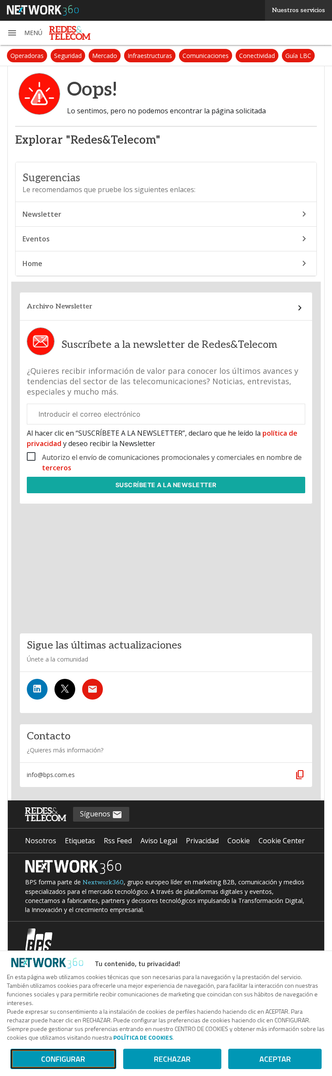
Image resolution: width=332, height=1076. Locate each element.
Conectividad (257, 55)
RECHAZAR (172, 1059)
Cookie (238, 840)
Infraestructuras (150, 55)
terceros (56, 467)
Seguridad (68, 55)
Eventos (36, 239)
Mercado (104, 55)
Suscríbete (166, 484)
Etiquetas (80, 840)
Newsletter (41, 214)
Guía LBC (298, 55)
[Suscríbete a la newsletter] (92, 689)
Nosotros (40, 840)
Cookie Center (282, 840)
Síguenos (96, 814)
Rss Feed (118, 840)
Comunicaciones (205, 55)
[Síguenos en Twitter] (64, 689)
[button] (24, 33)
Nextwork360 (103, 882)
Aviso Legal (158, 840)
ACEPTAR (275, 1059)
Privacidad (202, 840)
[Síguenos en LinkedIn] (37, 689)
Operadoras (27, 55)
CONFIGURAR (63, 1059)
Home (32, 263)
